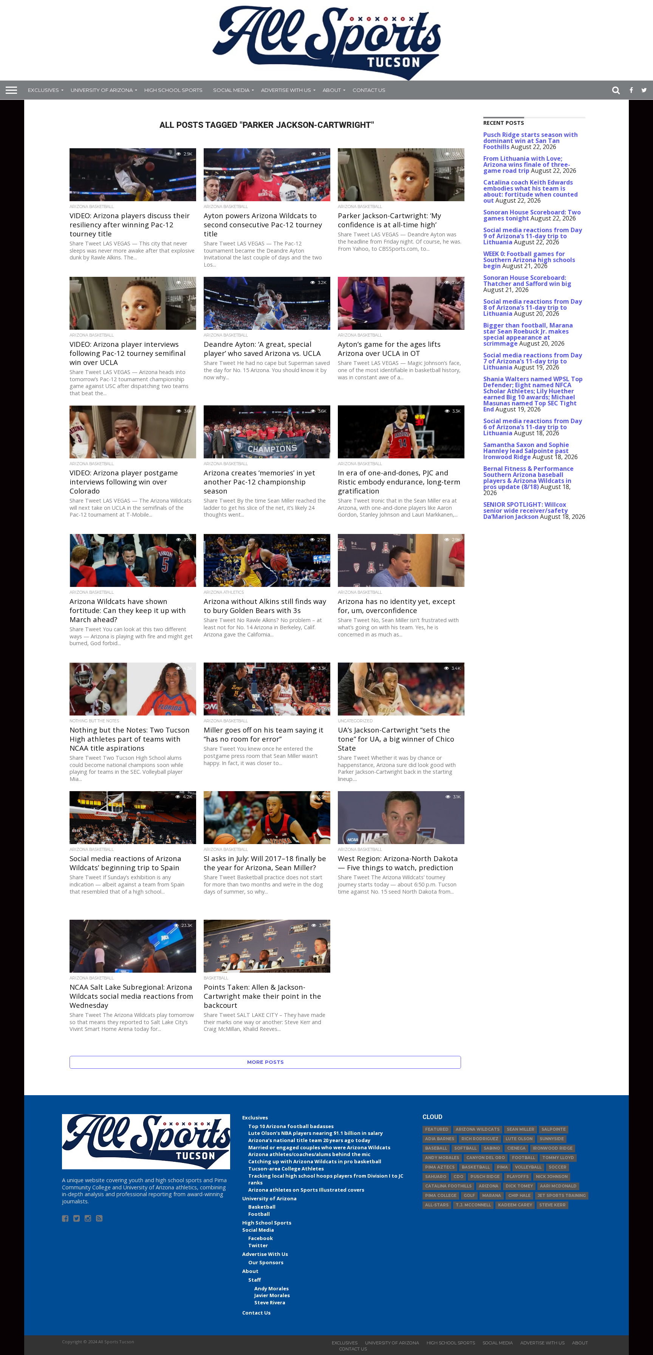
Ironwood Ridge (553, 1148)
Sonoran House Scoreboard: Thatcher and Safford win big (527, 280)
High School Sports (173, 90)
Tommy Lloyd (558, 1157)
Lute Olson (519, 1138)
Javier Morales (272, 1295)
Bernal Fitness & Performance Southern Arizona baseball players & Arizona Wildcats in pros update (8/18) (528, 477)
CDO (458, 1176)
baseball (436, 1148)
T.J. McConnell (473, 1205)
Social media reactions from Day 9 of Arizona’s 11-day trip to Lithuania (532, 236)
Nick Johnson (552, 1176)
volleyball (528, 1167)
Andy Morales (271, 1288)
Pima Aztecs (440, 1167)
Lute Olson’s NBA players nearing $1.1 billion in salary (315, 1133)
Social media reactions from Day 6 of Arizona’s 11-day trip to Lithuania (532, 427)
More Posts (265, 1062)
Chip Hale (519, 1195)
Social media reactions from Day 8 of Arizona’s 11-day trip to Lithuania (532, 307)
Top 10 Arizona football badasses (291, 1126)
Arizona (488, 1186)
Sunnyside (552, 1138)
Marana (491, 1195)
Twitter (258, 1245)
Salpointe (554, 1129)
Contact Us (369, 90)
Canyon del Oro (485, 1157)
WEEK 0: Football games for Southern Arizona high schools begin (529, 260)
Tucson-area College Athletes (286, 1168)
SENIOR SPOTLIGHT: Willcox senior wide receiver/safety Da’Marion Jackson (525, 510)
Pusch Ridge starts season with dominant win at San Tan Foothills (530, 140)
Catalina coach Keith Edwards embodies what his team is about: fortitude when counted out (530, 191)
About (332, 90)
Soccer (557, 1167)
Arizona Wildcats (478, 1129)
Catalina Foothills (448, 1186)
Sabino (492, 1148)
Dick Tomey (519, 1186)
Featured (437, 1129)
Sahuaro (435, 1176)
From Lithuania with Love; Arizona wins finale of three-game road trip (526, 164)
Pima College (440, 1195)
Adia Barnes (439, 1138)
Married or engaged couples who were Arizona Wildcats (319, 1147)
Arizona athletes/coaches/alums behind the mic (309, 1154)
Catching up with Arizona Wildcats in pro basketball (314, 1161)
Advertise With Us (286, 90)
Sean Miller (520, 1129)
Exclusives (43, 90)
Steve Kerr (552, 1205)
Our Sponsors (265, 1262)
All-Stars (437, 1205)
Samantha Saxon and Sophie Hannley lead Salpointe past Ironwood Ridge (526, 451)
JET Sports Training (562, 1195)
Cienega (516, 1148)
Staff (254, 1279)
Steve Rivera (269, 1302)
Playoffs (518, 1176)
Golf (469, 1195)
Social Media (231, 90)
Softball (465, 1148)
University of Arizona (102, 90)
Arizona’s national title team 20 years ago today (309, 1140)
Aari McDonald (558, 1186)
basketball (476, 1167)
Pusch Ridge (485, 1176)
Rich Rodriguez (479, 1138)
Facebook (260, 1238)
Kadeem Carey (515, 1205)
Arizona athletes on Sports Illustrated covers (306, 1189)
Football (259, 1214)
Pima (502, 1167)
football (523, 1157)
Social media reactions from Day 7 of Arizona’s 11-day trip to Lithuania (532, 361)
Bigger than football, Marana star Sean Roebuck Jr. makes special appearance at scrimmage (528, 334)
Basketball (261, 1206)
